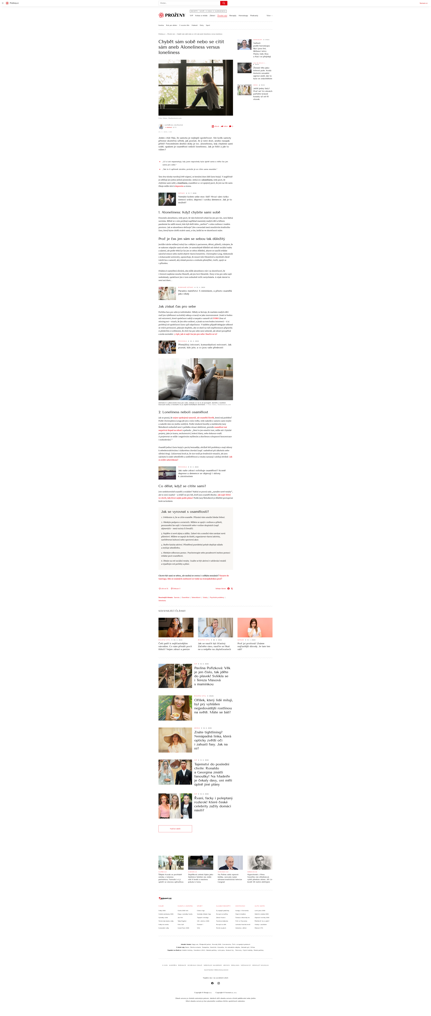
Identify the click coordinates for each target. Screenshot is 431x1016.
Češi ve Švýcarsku (241, 921)
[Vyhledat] (223, 3)
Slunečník (213, 947)
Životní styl (222, 15)
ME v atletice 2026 (203, 921)
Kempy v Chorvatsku (242, 910)
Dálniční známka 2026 (262, 914)
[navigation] (2, 3)
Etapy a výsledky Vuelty (185, 914)
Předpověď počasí (205, 944)
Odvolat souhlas (260, 965)
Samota (176, 597)
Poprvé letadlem (240, 914)
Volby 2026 (162, 910)
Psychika (182, 341)
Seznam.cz (424, 3)
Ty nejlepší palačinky (222, 910)
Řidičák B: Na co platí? (262, 921)
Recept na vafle (221, 924)
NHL (198, 928)
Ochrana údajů (195, 965)
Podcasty (254, 15)
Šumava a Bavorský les (242, 917)
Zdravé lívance (220, 917)
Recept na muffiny (222, 914)
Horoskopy (243, 15)
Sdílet (225, 126)
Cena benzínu (226, 944)
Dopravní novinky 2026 (262, 917)
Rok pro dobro (171, 25)
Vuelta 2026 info (183, 910)
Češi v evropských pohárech (241, 944)
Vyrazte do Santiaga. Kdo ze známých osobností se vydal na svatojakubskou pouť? (193, 577)
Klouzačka (220, 947)
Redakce (182, 965)
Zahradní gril (245, 947)
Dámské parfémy (211, 950)
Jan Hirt (180, 917)
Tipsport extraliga (202, 917)
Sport (208, 25)
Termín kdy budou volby (166, 921)
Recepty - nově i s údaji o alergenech (208, 11)
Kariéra (161, 25)
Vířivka (252, 947)
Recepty (232, 15)
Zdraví (212, 15)
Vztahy (181, 193)
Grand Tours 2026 (183, 928)
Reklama (235, 965)
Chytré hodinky (248, 950)
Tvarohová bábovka (222, 921)
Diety (202, 25)
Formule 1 (200, 924)
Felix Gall (181, 924)
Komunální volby (163, 928)
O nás (165, 965)
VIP (191, 15)
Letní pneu (221, 950)
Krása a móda (201, 15)
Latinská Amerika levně (242, 924)
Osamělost (185, 597)
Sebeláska (162, 600)
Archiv (226, 965)
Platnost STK (259, 928)
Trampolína (205, 947)
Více (268, 15)
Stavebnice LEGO (199, 950)
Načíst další (175, 829)
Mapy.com (195, 944)
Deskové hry (230, 950)
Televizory (238, 950)
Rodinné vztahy (185, 287)
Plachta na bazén (195, 947)
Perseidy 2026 (216, 944)
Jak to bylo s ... (260, 63)
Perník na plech (221, 928)
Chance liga (201, 910)
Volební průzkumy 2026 (165, 914)
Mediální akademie (213, 965)
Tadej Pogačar (182, 921)
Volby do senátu (163, 924)
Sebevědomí (196, 597)
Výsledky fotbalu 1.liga (204, 914)
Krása (197, 728)
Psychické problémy (217, 597)
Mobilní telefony (187, 950)
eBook (216, 126)
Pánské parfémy (259, 950)
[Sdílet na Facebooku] (228, 588)
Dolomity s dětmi (240, 928)
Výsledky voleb (163, 917)
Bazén (187, 947)
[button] (195, 88)
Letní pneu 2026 (260, 910)
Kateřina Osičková (174, 125)
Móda (255, 85)
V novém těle (184, 25)
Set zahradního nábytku (232, 947)
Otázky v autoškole (261, 924)
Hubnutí (195, 25)
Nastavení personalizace (216, 970)
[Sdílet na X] (232, 588)
